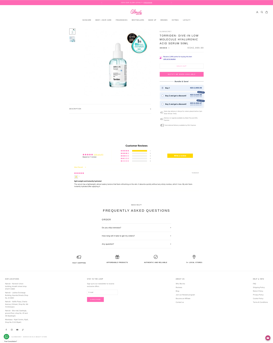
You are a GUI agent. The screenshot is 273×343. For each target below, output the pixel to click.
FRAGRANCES (122, 20)
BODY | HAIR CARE (104, 20)
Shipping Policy (259, 287)
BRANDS (164, 20)
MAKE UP (152, 20)
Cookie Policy (258, 298)
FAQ (254, 284)
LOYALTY (187, 20)
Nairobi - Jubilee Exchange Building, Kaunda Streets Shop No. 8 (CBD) (16, 295)
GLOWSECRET (166, 31)
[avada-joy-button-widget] (267, 337)
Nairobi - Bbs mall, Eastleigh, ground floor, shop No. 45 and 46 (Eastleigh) (16, 313)
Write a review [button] (180, 156)
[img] (79, 173)
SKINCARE (86, 20)
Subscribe (95, 299)
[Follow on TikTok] (23, 330)
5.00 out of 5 (98, 155)
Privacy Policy (258, 295)
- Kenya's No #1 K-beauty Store (34, 336)
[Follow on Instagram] (12, 330)
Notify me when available (181, 74)
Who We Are (180, 284)
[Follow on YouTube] (17, 330)
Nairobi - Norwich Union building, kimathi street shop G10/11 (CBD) (16, 286)
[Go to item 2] (72, 39)
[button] (125, 151)
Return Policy (258, 291)
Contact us (180, 302)
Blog (177, 291)
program (148, 2)
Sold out (182, 66)
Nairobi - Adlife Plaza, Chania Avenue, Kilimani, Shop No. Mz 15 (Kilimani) (16, 304)
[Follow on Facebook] (6, 330)
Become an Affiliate (183, 298)
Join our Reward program (185, 295)
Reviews (179, 287)
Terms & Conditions (260, 302)
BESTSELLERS (138, 20)
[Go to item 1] (72, 31)
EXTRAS (175, 20)
